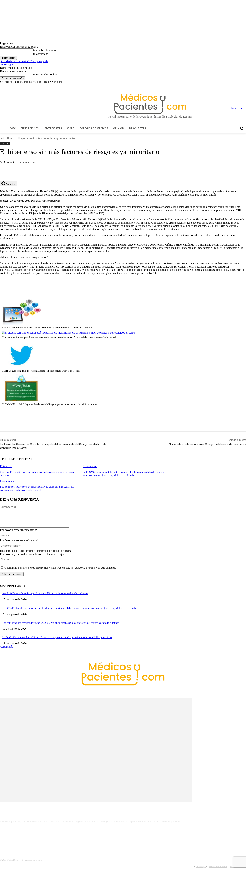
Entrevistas (6, 466)
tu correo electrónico (45, 74)
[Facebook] (219, 86)
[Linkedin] (229, 86)
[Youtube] (244, 86)
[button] (241, 128)
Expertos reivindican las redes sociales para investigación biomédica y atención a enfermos (48, 327)
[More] (102, 171)
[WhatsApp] (63, 171)
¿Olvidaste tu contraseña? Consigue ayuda (24, 61)
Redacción (9, 162)
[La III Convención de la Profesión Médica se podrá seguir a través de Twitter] (21, 366)
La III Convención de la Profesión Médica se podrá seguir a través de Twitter (41, 371)
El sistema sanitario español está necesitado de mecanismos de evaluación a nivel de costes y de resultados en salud (60, 337)
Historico (12, 138)
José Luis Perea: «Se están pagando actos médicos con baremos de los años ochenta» (45, 593)
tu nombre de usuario (45, 50)
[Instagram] (224, 86)
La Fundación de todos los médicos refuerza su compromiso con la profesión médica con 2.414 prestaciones (57, 637)
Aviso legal (6, 64)
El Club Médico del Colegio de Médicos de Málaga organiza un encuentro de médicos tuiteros (49, 404)
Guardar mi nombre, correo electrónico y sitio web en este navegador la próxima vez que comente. (60, 567)
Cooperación (90, 466)
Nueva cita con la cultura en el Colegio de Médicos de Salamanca (207, 444)
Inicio (2, 138)
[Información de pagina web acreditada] (123, 837)
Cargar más (6, 646)
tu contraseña (40, 53)
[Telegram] (234, 86)
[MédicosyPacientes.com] (150, 104)
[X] (239, 86)
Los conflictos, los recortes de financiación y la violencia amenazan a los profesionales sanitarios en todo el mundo (60, 623)
